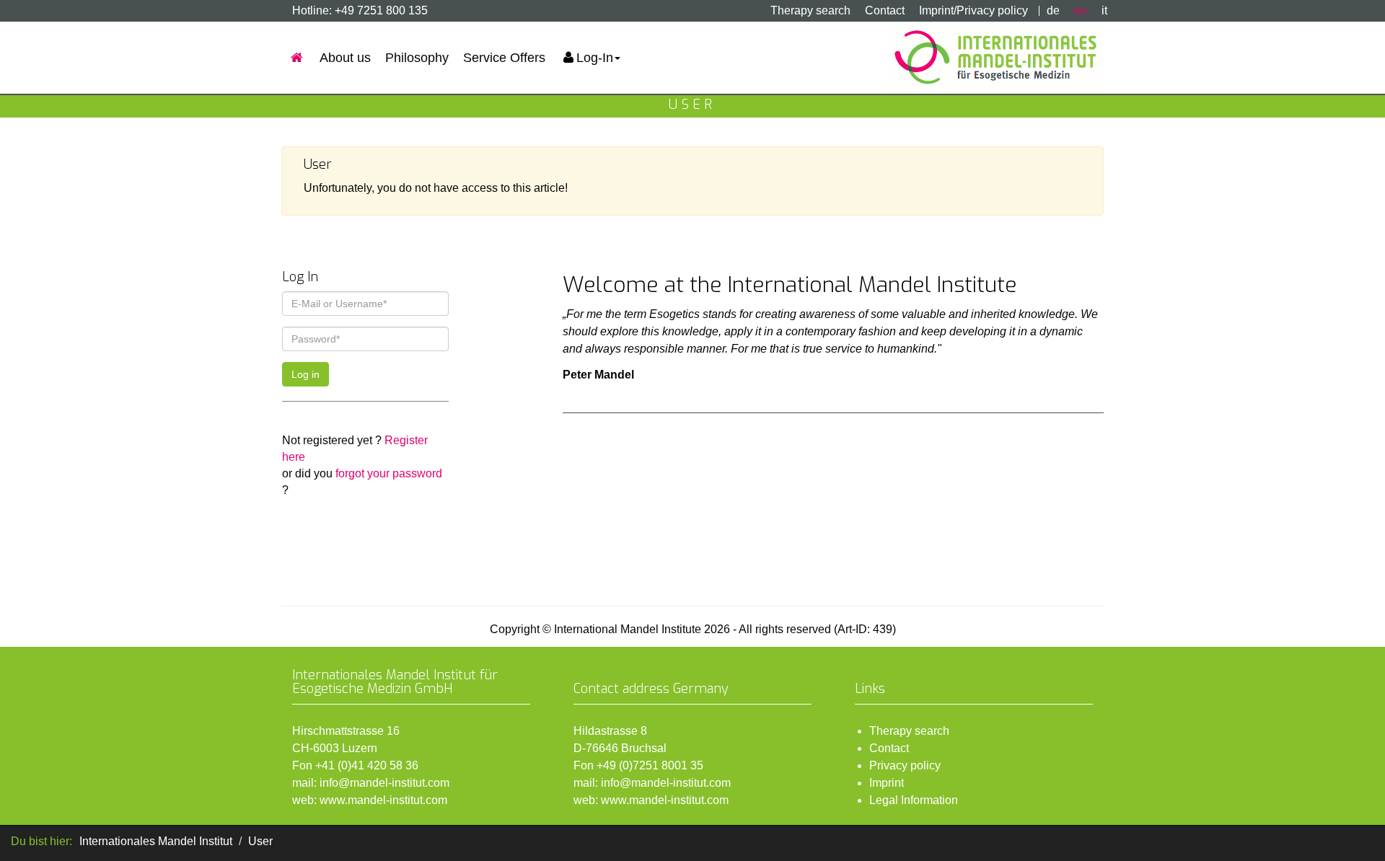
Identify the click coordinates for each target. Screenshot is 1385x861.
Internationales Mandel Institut (155, 841)
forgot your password (388, 473)
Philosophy (417, 57)
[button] (590, 58)
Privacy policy (905, 765)
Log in (305, 374)
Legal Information (913, 800)
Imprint (886, 783)
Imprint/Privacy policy (973, 10)
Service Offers (504, 57)
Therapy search (810, 10)
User (260, 841)
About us (345, 57)
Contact (885, 10)
